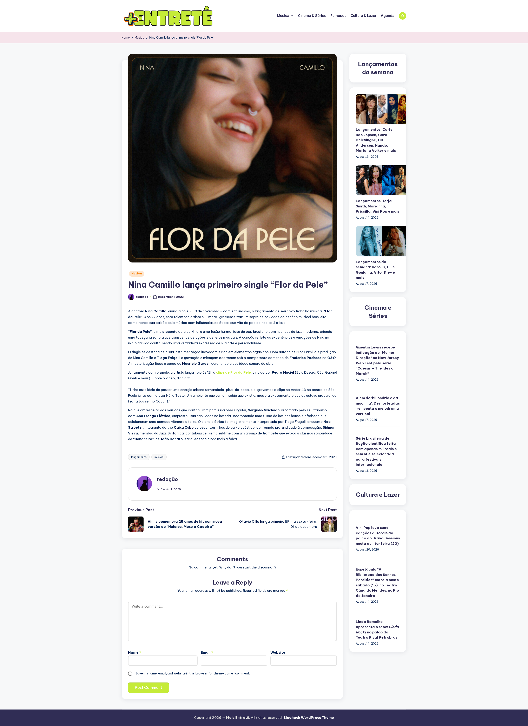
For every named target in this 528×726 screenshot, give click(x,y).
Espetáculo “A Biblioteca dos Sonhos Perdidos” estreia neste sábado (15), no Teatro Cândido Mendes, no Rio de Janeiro (377, 582)
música (159, 457)
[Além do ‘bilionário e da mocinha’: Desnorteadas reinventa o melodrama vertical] (378, 391)
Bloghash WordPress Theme (308, 717)
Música (136, 273)
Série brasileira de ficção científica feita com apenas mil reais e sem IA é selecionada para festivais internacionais (376, 451)
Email (207, 652)
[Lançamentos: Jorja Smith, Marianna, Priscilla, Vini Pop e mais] (378, 180)
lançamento (139, 457)
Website (277, 652)
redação (167, 479)
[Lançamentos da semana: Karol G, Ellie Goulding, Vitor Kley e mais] (378, 241)
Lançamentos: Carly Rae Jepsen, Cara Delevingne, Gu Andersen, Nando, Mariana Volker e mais (376, 140)
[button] (169, 489)
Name (134, 652)
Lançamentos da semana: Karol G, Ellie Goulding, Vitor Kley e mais (375, 270)
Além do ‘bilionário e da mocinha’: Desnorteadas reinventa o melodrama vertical (378, 406)
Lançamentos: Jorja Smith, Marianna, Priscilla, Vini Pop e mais (378, 206)
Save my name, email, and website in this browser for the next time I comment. (193, 673)
